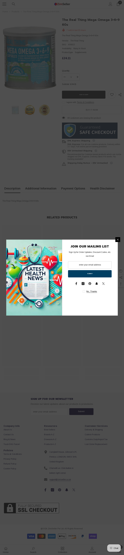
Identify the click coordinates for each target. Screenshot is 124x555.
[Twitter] (103, 283)
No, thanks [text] (91, 291)
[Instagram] (83, 283)
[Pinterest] (90, 283)
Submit (90, 273)
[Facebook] (76, 283)
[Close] (117, 239)
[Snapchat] (96, 283)
